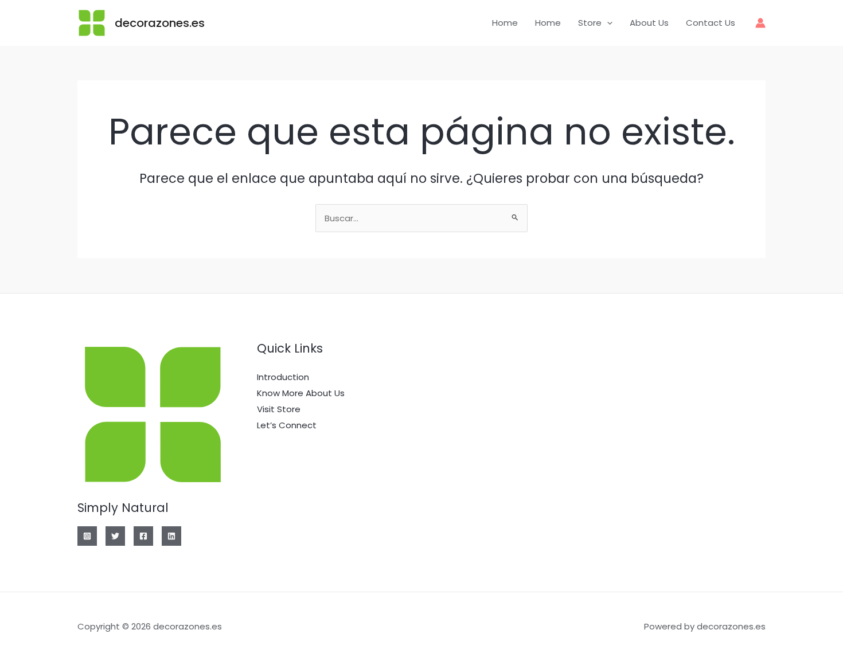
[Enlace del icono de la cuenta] (760, 23)
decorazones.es (160, 23)
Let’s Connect (287, 425)
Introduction (283, 377)
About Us (649, 23)
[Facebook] (143, 536)
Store (590, 23)
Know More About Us (301, 393)
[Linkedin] (171, 536)
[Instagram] (87, 536)
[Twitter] (115, 536)
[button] (607, 23)
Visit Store (278, 409)
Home (505, 23)
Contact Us (710, 23)
